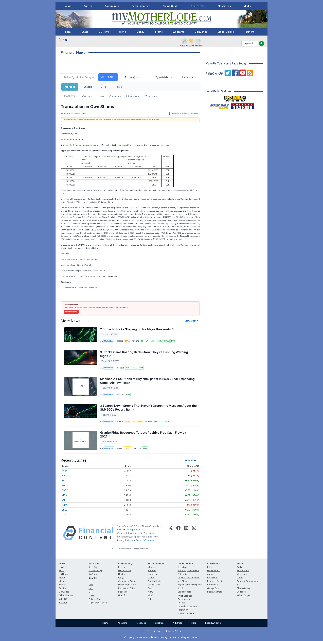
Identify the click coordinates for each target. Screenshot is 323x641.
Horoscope (153, 574)
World (122, 31)
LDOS (134, 368)
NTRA (166, 341)
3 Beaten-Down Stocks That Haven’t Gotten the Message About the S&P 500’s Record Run (148, 407)
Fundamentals (184, 599)
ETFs (103, 86)
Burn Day (92, 567)
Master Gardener (186, 613)
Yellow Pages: (243, 595)
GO (161, 421)
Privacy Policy (124, 540)
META (64, 495)
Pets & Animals (214, 591)
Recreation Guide (126, 588)
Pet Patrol (123, 591)
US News (104, 31)
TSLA (64, 514)
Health (121, 574)
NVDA (64, 504)
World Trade (137, 421)
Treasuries (151, 96)
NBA (90, 588)
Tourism (249, 31)
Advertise (177, 623)
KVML (150, 591)
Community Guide (127, 581)
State (85, 31)
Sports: (92, 578)
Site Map (159, 623)
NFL (90, 581)
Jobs (209, 567)
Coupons (241, 591)
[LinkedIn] (186, 533)
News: (62, 563)
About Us (122, 623)
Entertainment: (157, 563)
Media (247, 6)
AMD (64, 480)
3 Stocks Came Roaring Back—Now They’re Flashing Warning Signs (144, 354)
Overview (87, 96)
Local (68, 31)
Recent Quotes (133, 77)
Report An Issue (213, 623)
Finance (181, 602)
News (67, 6)
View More (190, 320)
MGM (141, 368)
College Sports (95, 599)
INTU (127, 368)
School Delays (226, 31)
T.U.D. (240, 584)
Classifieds (224, 6)
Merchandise (213, 570)
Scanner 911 (243, 570)
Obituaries (201, 31)
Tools (118, 86)
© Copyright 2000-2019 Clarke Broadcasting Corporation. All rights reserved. (161, 637)
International (133, 96)
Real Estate (198, 6)
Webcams (178, 31)
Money (140, 31)
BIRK (155, 421)
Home (105, 623)
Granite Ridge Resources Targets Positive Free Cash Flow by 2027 (143, 434)
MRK (152, 341)
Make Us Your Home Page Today (226, 63)
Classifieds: (213, 563)
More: (240, 563)
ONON (167, 421)
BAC (64, 485)
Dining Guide (170, 6)
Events (121, 567)
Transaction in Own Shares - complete (80, 287)
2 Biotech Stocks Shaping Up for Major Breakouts (137, 329)
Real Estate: (185, 595)
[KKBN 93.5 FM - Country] (242, 105)
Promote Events (215, 581)
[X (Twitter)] (170, 533)
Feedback (141, 623)
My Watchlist (162, 77)
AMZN (64, 470)
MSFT (64, 500)
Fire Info (122, 595)
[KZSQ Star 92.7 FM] (218, 105)
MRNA (159, 341)
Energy (127, 448)
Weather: (94, 563)
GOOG (65, 490)
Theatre (152, 570)
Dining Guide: (186, 563)
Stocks (88, 86)
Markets (70, 86)
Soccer (91, 595)
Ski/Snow (93, 574)
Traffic (159, 31)
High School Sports (97, 602)
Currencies (115, 96)
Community (112, 6)
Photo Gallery (243, 588)
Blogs (121, 577)
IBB (142, 341)
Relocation (183, 609)
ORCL (64, 509)
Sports (88, 6)
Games (151, 577)
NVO (173, 341)
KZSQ (150, 595)
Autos (210, 574)
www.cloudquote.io (130, 529)
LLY (147, 341)
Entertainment (141, 6)
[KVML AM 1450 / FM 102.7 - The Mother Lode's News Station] (235, 98)
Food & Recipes (155, 581)
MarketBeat (108, 341)
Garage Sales (213, 588)
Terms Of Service (145, 540)
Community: (125, 563)
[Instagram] (194, 533)
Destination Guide (127, 584)
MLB (90, 585)
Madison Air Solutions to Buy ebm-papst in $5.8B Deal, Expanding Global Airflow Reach (147, 380)
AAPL (64, 475)
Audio (240, 567)
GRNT (144, 448)
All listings (182, 567)
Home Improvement (188, 606)
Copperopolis (184, 591)
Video (240, 577)
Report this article (71, 311)
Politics (62, 588)
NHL (90, 592)
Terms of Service (151, 631)
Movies (151, 567)
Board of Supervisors (247, 581)
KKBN (150, 598)
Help (193, 623)
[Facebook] (178, 533)
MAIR (127, 394)
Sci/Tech (63, 598)
